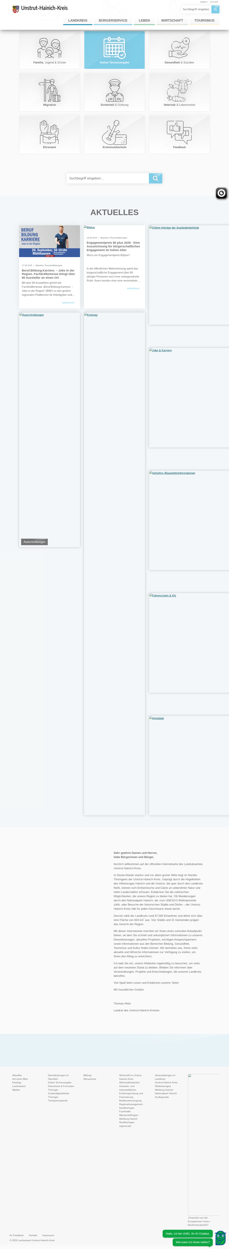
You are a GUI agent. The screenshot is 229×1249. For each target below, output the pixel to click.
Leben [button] (144, 20)
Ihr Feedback (17, 1235)
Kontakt (33, 1235)
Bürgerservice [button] (113, 20)
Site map (214, 2)
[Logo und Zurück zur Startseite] (43, 10)
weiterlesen (68, 302)
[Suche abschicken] (215, 9)
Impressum (48, 1235)
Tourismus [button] (204, 20)
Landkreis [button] (77, 20)
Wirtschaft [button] (172, 20)
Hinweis (203, 2)
